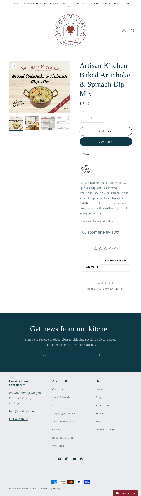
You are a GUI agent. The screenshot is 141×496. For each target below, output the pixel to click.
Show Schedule (61, 397)
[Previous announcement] (7, 5)
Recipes (100, 413)
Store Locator (103, 405)
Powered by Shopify (50, 489)
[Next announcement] (134, 5)
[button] (8, 30)
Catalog (56, 429)
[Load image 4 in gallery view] (64, 123)
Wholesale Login (105, 429)
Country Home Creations (28, 489)
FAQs (55, 405)
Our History (59, 389)
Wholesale (58, 445)
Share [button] (86, 154)
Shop (99, 397)
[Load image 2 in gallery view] (32, 123)
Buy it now (106, 141)
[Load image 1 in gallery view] (16, 123)
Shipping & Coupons (64, 413)
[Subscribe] (99, 355)
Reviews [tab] (89, 266)
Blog (98, 421)
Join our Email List (63, 421)
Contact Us (127, 493)
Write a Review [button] (117, 260)
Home (99, 389)
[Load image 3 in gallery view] (48, 123)
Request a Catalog (63, 437)
